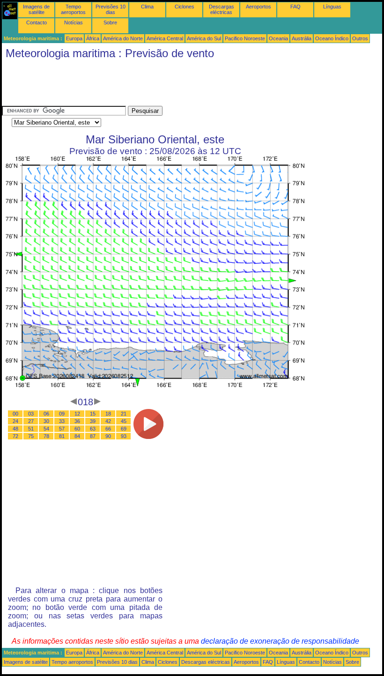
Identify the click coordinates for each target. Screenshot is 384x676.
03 (31, 413)
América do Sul (204, 38)
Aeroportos (258, 6)
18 (108, 413)
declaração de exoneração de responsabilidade (280, 641)
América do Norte (123, 38)
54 (46, 428)
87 (93, 436)
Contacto (36, 22)
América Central (165, 38)
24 (15, 421)
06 (46, 413)
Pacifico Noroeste (245, 38)
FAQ (295, 6)
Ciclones (184, 6)
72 (15, 436)
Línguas (332, 6)
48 (15, 428)
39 (93, 421)
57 (62, 428)
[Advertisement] (172, 85)
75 (31, 436)
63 (93, 428)
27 (31, 421)
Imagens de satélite (36, 9)
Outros (360, 38)
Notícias (73, 22)
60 (77, 428)
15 (93, 413)
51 (31, 428)
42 (108, 421)
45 (123, 421)
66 (108, 428)
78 (46, 436)
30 (46, 421)
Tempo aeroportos (73, 9)
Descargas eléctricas (221, 9)
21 (123, 413)
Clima (147, 6)
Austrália (301, 38)
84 (77, 436)
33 (62, 421)
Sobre (110, 22)
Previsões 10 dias (111, 9)
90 (108, 436)
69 (123, 428)
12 (77, 413)
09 (62, 413)
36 (77, 421)
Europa (74, 38)
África (92, 38)
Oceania (278, 38)
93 (123, 436)
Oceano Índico (331, 38)
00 (15, 413)
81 (62, 436)
